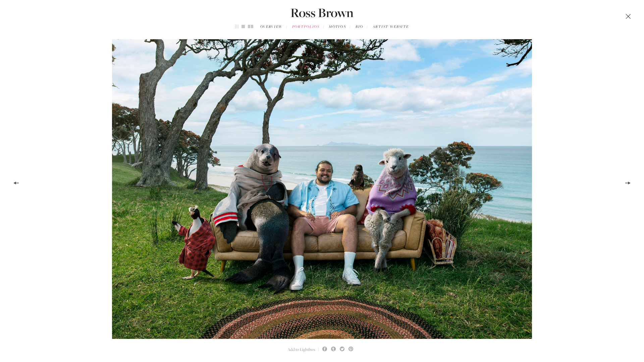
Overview (271, 26)
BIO (359, 26)
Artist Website (391, 26)
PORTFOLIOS (306, 26)
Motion (337, 26)
